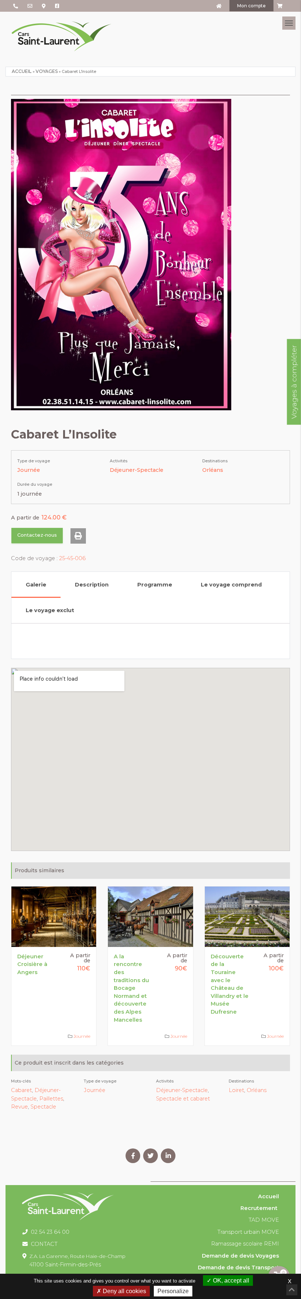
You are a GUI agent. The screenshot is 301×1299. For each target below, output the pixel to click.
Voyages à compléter (294, 382)
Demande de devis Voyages (240, 1255)
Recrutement (259, 1208)
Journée (28, 470)
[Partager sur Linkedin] (168, 1155)
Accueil (22, 71)
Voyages (47, 71)
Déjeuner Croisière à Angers (32, 964)
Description (92, 584)
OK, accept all (230, 1280)
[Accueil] (219, 6)
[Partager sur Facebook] (133, 1155)
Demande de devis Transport (238, 1267)
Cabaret (21, 1090)
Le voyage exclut (50, 610)
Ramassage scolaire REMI (245, 1243)
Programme (154, 584)
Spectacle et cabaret (183, 1098)
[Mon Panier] (279, 6)
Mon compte (251, 5)
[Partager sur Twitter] (150, 1155)
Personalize (173, 1291)
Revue (19, 1106)
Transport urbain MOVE (248, 1232)
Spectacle (43, 1106)
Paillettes (51, 1098)
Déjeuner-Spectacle (136, 470)
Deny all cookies (123, 1291)
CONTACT (43, 1244)
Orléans (212, 470)
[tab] (36, 584)
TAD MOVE (264, 1220)
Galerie (36, 584)
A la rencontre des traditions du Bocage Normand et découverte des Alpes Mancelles (131, 988)
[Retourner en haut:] (291, 1289)
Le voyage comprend (231, 584)
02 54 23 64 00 (49, 1232)
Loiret (236, 1090)
